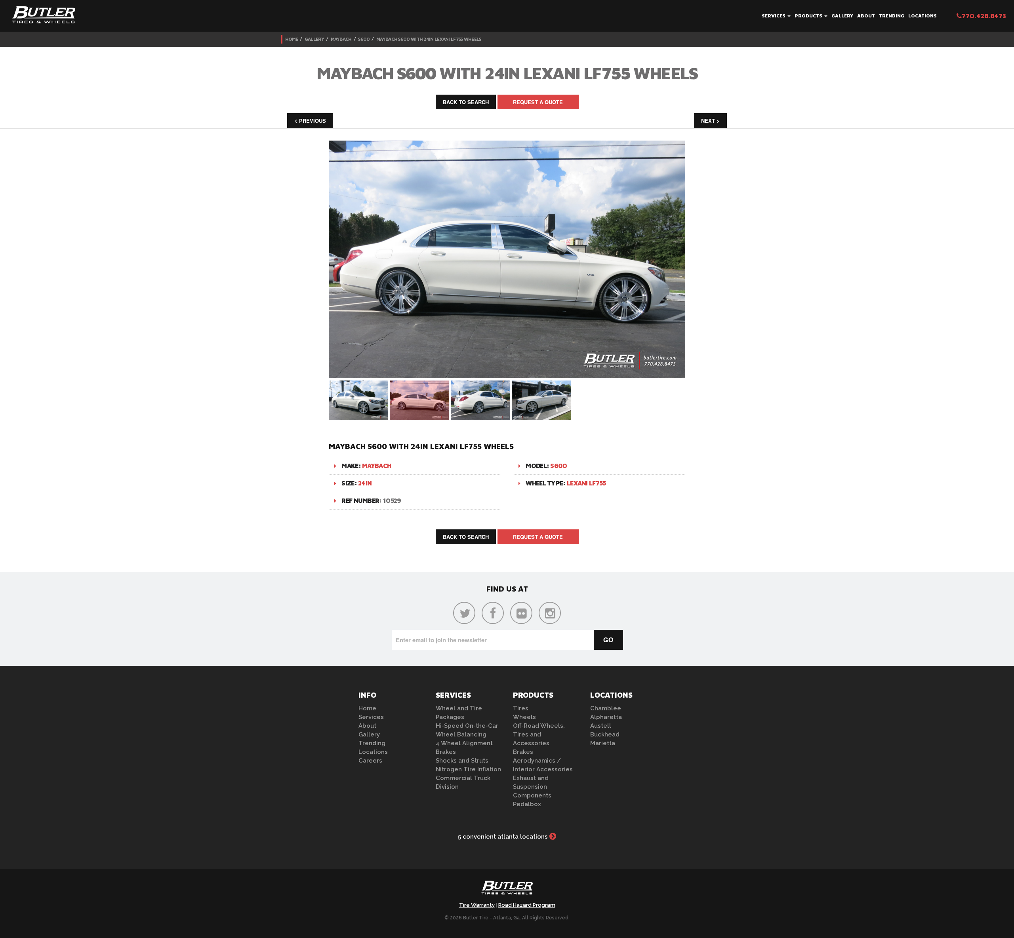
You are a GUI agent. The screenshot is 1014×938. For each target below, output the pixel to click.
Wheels (524, 717)
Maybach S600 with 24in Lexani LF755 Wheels (428, 39)
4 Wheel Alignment (464, 743)
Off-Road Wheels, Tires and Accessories (539, 734)
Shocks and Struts (462, 760)
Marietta (602, 743)
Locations (922, 16)
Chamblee (605, 708)
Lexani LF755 (586, 483)
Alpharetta (606, 717)
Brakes (446, 751)
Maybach (341, 39)
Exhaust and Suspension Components (532, 786)
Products (809, 16)
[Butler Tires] (507, 890)
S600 (364, 39)
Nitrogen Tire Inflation (468, 769)
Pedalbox (527, 804)
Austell (600, 725)
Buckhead (604, 734)
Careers (370, 760)
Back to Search (466, 102)
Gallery (842, 16)
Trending (891, 16)
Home (291, 39)
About (866, 16)
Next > (710, 120)
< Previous (310, 120)
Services (774, 16)
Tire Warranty (477, 905)
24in (365, 483)
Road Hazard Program (526, 905)
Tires (520, 708)
